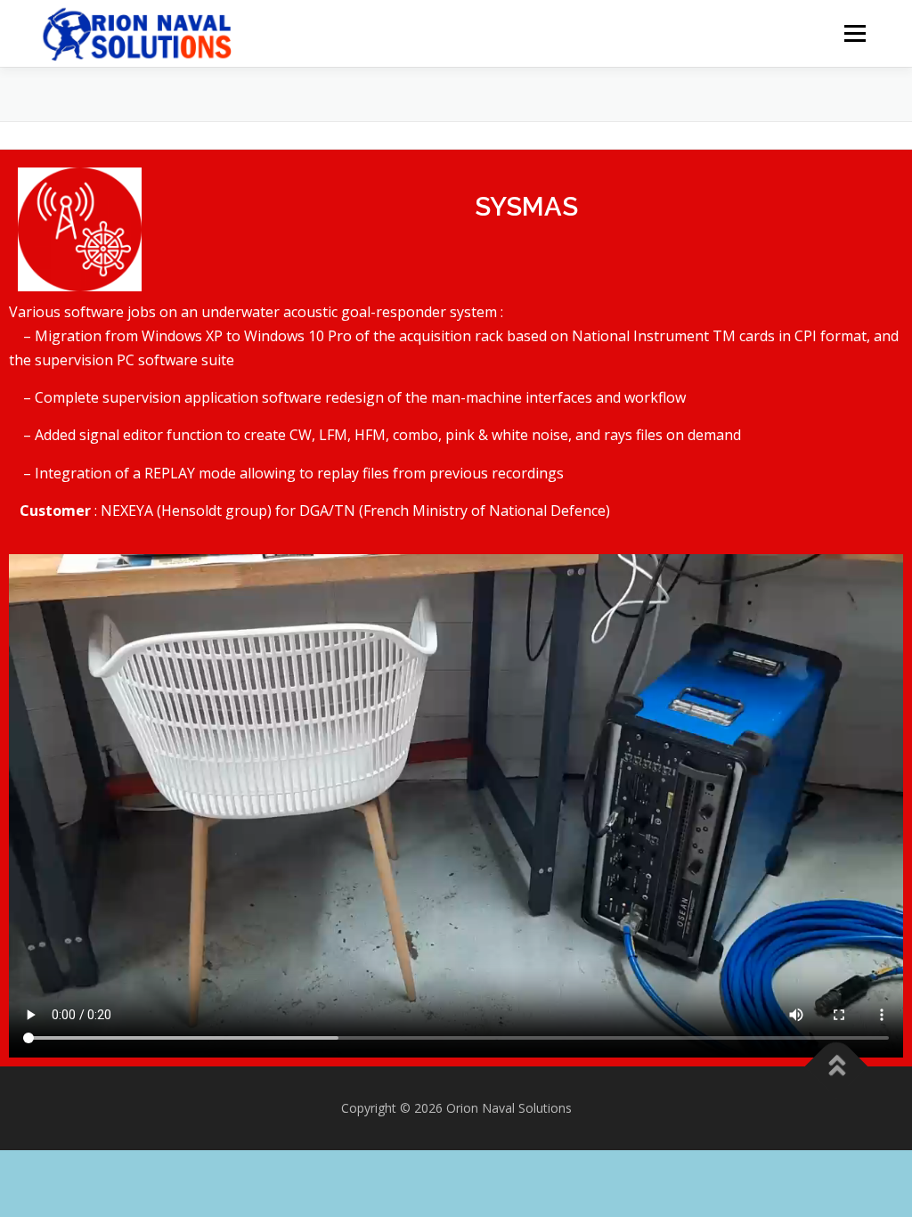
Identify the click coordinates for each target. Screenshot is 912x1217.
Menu (854, 33)
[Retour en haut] (836, 1066)
